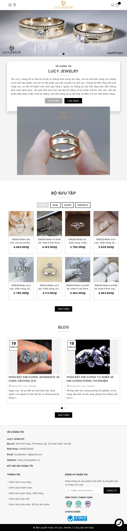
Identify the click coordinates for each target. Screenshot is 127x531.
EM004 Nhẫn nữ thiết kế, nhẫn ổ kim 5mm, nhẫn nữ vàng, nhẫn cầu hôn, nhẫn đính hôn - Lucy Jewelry (49, 241)
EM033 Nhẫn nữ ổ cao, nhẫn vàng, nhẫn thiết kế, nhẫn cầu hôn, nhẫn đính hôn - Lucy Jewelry (49, 287)
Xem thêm (53, 100)
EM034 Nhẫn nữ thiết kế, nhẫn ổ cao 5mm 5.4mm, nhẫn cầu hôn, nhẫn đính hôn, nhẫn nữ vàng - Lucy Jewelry (77, 287)
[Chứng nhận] (77, 518)
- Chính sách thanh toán (19, 487)
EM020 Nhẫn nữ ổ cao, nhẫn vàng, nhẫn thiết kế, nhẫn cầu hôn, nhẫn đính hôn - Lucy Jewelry (105, 241)
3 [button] (67, 54)
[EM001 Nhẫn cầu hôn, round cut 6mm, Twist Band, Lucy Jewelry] (21, 223)
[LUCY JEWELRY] (63, 5)
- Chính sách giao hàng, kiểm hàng (25, 493)
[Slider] (63, 33)
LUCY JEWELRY (63, 71)
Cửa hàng (73, 100)
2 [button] (63, 54)
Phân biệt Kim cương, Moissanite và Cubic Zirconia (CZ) (34, 378)
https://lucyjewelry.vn (28, 460)
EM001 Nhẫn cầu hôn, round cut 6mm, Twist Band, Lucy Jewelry (21, 241)
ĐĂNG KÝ (112, 490)
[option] (63, 33)
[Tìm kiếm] (113, 5)
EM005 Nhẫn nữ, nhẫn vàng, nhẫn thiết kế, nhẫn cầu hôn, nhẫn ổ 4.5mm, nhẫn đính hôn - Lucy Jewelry (77, 241)
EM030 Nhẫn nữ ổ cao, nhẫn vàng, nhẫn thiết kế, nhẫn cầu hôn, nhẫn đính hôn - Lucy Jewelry (21, 287)
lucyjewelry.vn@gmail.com (28, 454)
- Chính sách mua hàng (19, 482)
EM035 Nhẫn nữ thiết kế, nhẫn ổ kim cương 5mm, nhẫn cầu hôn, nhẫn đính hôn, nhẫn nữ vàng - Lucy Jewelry (105, 287)
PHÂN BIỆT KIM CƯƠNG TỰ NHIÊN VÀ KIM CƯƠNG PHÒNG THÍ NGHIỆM (90, 378)
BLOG (63, 327)
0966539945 (26, 448)
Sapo (91, 527)
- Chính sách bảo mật (18, 498)
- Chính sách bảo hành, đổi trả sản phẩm (28, 504)
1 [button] (60, 54)
